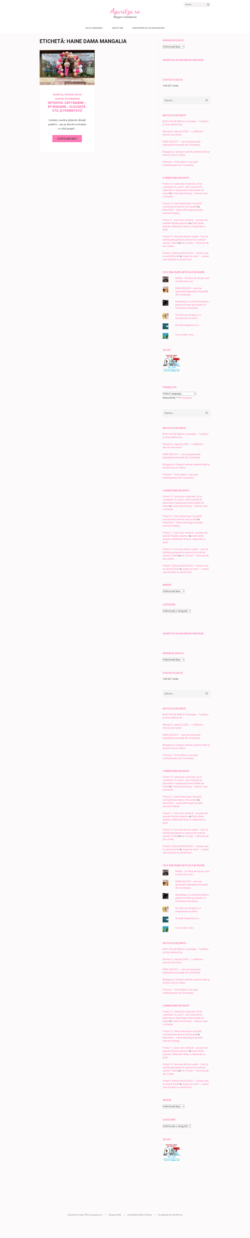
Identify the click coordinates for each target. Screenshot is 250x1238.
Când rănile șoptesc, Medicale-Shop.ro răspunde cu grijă (184, 226)
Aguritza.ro (125, 11)
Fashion (69, 94)
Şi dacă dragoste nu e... (188, 325)
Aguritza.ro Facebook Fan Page (183, 60)
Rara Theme (146, 1215)
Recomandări (72, 99)
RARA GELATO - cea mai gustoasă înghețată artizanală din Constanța (191, 291)
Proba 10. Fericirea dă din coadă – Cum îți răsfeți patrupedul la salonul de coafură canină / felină (185, 239)
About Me (117, 28)
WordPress (177, 1215)
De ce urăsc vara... (185, 334)
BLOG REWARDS (94, 28)
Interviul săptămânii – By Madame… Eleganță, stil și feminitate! (67, 106)
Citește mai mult (67, 138)
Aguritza (77, 80)
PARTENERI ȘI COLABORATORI (148, 28)
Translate (186, 397)
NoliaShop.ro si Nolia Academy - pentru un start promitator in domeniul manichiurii (192, 304)
